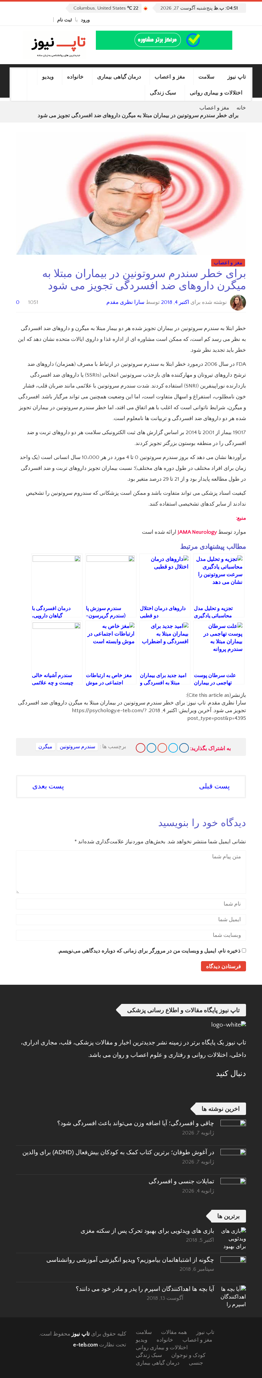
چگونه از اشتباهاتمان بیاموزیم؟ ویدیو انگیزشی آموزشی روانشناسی (130, 1259)
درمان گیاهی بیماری (119, 77)
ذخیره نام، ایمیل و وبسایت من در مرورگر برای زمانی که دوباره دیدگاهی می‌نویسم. (149, 951)
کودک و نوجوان (188, 1355)
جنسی (196, 1363)
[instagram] (19, 20)
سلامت (206, 77)
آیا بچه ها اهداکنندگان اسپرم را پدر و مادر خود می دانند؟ (145, 1288)
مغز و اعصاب (170, 77)
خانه (241, 108)
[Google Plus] (162, 748)
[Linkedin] (151, 748)
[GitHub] (40, 20)
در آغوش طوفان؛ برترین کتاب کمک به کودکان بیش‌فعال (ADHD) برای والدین (118, 1152)
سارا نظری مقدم (125, 302)
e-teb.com (85, 1345)
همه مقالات (174, 1332)
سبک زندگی (163, 93)
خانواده (75, 77)
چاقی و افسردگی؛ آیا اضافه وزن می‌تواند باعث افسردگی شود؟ (135, 1123)
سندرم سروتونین (77, 746)
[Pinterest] (140, 748)
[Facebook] (47, 20)
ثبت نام (64, 20)
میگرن (45, 746)
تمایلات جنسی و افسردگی (181, 1181)
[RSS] (224, 1089)
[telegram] (26, 20)
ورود (85, 20)
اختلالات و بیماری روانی (216, 93)
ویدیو (48, 77)
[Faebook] (241, 1089)
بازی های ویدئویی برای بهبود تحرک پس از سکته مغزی (147, 1230)
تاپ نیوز (236, 77)
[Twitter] (33, 20)
